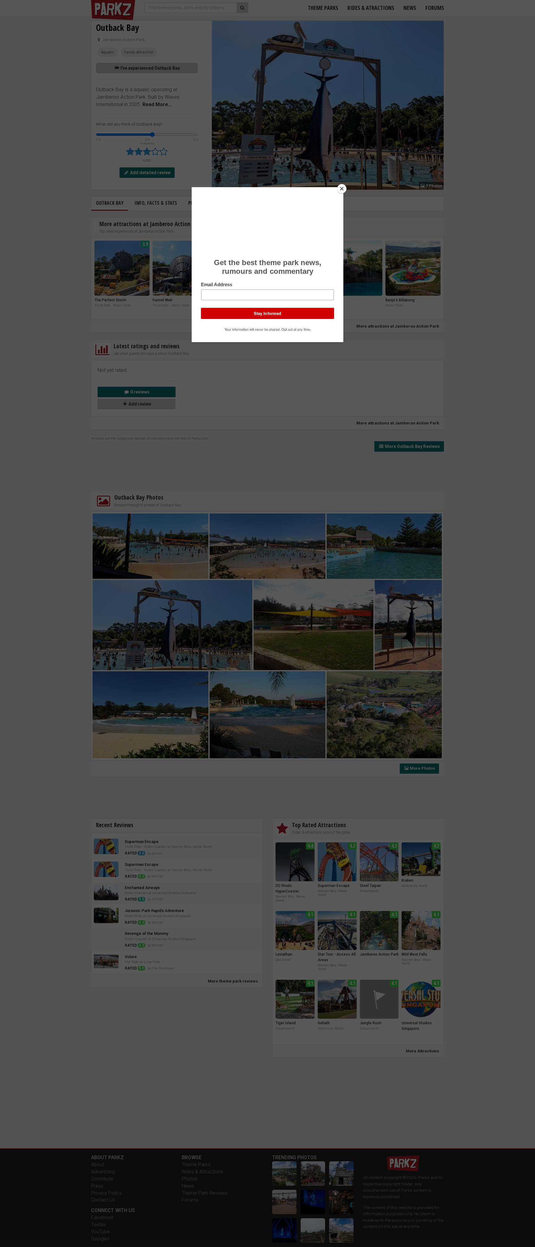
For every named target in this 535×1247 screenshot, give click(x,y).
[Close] (341, 188)
